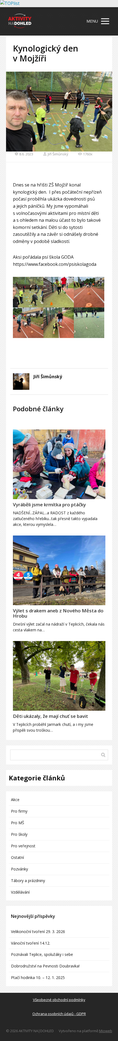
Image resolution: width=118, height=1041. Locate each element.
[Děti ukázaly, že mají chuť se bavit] (59, 676)
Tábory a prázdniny (28, 880)
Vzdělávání (20, 892)
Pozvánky (19, 869)
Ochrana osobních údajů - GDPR (59, 1013)
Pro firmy (19, 811)
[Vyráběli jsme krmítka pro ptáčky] (59, 464)
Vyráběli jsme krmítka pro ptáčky (49, 504)
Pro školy (19, 834)
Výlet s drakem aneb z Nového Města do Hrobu (58, 613)
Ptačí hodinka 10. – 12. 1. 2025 (38, 977)
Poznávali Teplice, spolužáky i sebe (42, 954)
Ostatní (17, 857)
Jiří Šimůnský (58, 154)
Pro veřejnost (23, 845)
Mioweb (105, 1030)
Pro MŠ (17, 822)
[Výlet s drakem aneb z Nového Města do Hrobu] (59, 570)
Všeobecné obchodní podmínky (59, 999)
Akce (15, 799)
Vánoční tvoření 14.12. (30, 943)
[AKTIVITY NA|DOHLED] (19, 21)
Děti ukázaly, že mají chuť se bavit (50, 716)
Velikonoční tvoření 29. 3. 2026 (38, 931)
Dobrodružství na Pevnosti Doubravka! (45, 966)
